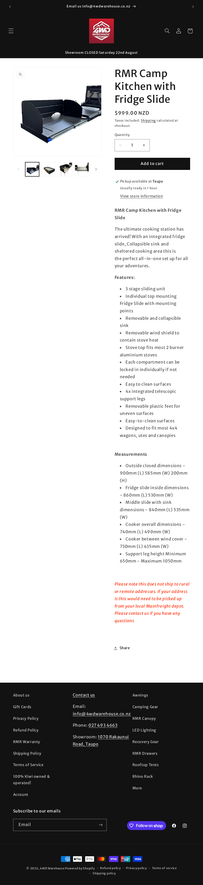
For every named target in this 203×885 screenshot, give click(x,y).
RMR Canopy (144, 718)
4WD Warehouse (52, 868)
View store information (141, 196)
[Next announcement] (193, 6)
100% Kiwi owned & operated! (31, 779)
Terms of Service (28, 765)
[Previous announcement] (9, 6)
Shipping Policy (27, 753)
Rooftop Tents (145, 765)
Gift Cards (22, 707)
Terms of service (164, 868)
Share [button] (125, 648)
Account (20, 794)
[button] (11, 31)
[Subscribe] (100, 825)
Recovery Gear (145, 742)
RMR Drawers (145, 753)
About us (21, 695)
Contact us (84, 695)
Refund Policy (26, 730)
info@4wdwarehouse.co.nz (102, 714)
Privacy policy (136, 868)
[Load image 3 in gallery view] (65, 169)
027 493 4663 (103, 725)
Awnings (140, 695)
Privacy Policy (26, 718)
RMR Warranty (26, 742)
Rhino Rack (142, 776)
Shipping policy (104, 873)
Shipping (148, 120)
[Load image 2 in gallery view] (49, 169)
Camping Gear (145, 707)
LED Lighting (144, 730)
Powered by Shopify (80, 868)
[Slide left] (18, 169)
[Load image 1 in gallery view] (32, 169)
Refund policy (110, 868)
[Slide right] (96, 169)
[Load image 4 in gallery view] (82, 169)
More (137, 788)
